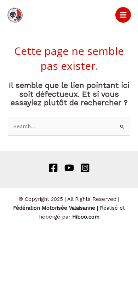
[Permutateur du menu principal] (123, 15)
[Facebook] (53, 168)
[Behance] (69, 168)
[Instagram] (85, 168)
